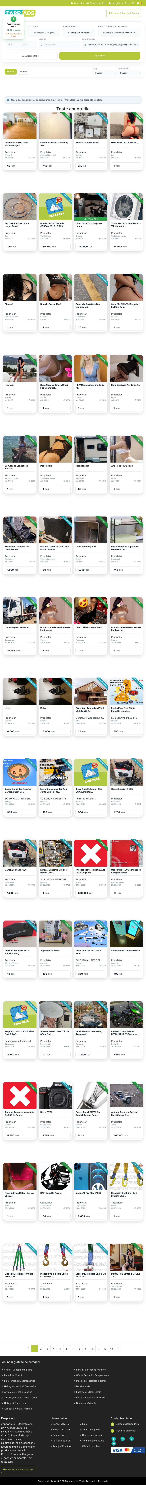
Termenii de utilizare (93, 1440)
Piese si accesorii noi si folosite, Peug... (17, 952)
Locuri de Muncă (13, 1375)
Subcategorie (70, 27)
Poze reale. (46, 465)
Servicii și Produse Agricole (91, 1369)
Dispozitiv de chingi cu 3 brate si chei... (124, 1194)
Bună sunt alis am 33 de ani (125, 385)
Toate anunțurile (91, 1429)
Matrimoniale (83, 1386)
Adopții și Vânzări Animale (18, 1408)
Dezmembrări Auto (86, 1403)
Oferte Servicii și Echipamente (92, 1375)
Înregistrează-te (120, 3)
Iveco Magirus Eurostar (17, 627)
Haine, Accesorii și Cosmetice (20, 1386)
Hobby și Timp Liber (15, 1403)
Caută (101, 55)
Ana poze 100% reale (122, 465)
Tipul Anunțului (14, 27)
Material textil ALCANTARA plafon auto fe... (54, 548)
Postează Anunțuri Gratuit (124, 13)
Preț (95, 69)
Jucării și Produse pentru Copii (20, 1397)
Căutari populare (91, 1446)
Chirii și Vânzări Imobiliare (18, 1369)
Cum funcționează (92, 1435)
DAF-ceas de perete (51, 1193)
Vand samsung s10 (86, 546)
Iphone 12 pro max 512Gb (89, 1193)
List (25, 72)
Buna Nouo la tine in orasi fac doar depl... (54, 386)
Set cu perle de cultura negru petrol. (17, 225)
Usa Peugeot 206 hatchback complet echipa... (126, 871)
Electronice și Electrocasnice (19, 1380)
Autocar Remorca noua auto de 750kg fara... (90, 871)
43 (111, 1348)
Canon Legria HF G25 (122, 789)
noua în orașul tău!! (50, 304)
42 (105, 1348)
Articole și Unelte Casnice (18, 1391)
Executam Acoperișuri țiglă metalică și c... (90, 709)
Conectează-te (97, 3)
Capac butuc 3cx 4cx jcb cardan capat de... (18, 790)
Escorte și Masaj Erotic (88, 1391)
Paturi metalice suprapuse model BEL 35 (125, 548)
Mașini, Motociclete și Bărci (91, 1380)
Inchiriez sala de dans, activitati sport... (16, 144)
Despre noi (58, 1435)
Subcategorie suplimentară (112, 27)
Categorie (33, 27)
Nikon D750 (46, 1112)
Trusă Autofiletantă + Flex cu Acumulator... (89, 790)
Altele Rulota (82, 465)
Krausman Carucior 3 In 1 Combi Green (17, 548)
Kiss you (9, 385)
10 (92, 1348)
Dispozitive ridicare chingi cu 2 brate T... (54, 1275)
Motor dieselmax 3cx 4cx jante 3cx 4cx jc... (53, 790)
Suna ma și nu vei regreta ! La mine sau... (125, 305)
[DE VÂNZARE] (90, 207)
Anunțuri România (62, 1446)
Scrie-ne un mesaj (126, 1430)
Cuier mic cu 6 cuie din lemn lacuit (88, 305)
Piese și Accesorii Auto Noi (90, 1397)
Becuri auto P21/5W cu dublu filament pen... (88, 1113)
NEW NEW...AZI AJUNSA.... (125, 142)
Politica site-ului (61, 1440)
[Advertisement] (73, 87)
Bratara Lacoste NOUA (87, 142)
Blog (84, 1423)
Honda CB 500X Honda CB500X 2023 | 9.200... (52, 225)
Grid (12, 72)
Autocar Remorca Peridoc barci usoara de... (124, 1113)
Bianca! (9, 304)
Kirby (8, 708)
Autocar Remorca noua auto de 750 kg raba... (19, 1113)
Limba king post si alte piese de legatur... (123, 709)
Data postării (124, 69)
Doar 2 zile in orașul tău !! (89, 627)
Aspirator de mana (50, 950)
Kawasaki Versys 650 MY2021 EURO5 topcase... (125, 1033)
